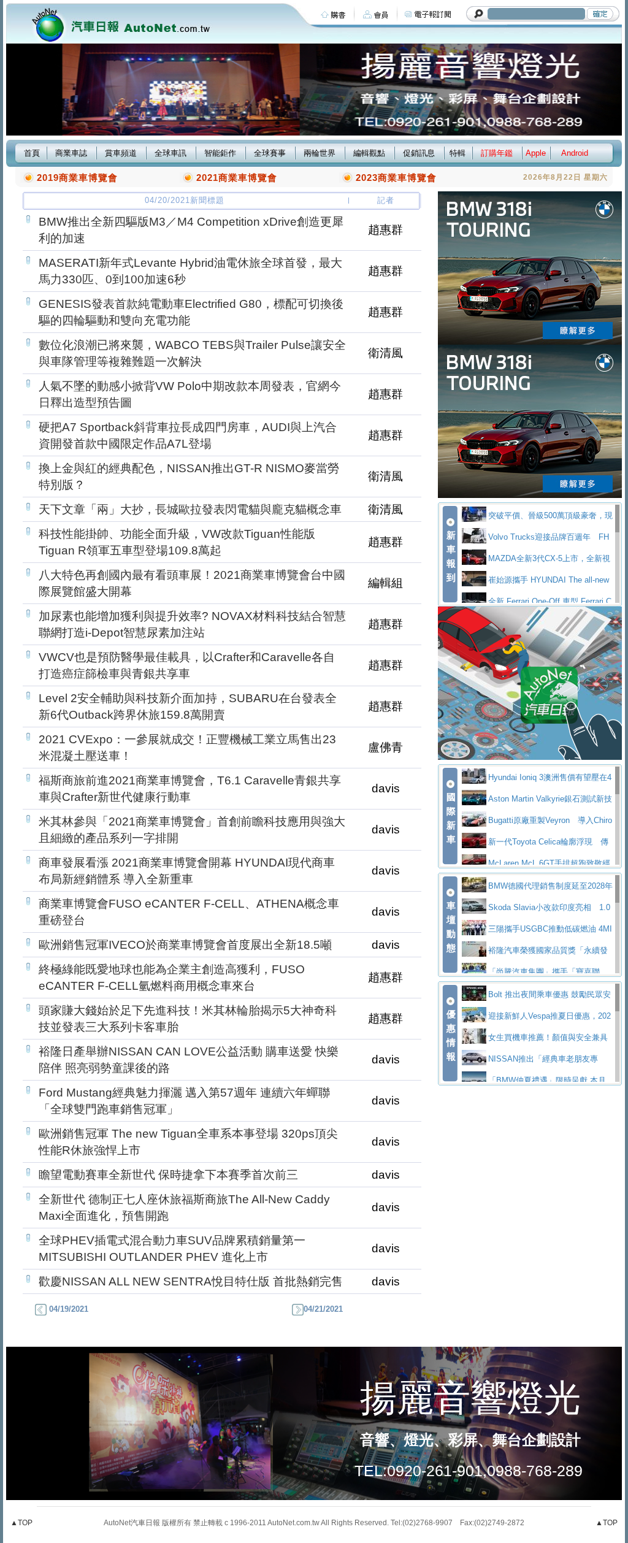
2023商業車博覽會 (396, 177)
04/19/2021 (67, 1309)
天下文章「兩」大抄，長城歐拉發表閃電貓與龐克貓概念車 (190, 509)
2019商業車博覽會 (77, 177)
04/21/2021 (323, 1309)
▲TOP (21, 1522)
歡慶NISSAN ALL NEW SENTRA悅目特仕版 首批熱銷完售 (191, 1281)
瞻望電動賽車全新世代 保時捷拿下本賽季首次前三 (168, 1174)
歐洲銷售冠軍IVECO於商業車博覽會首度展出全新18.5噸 (185, 944)
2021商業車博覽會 (236, 177)
